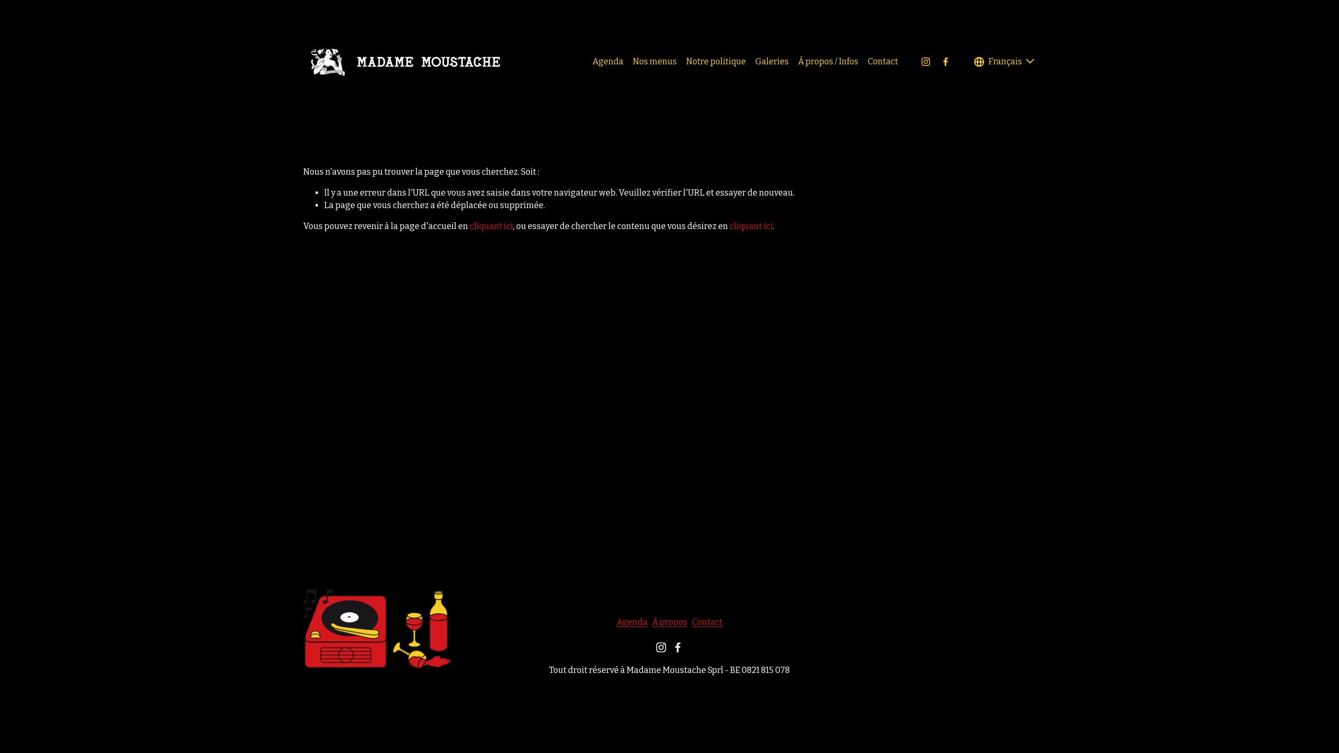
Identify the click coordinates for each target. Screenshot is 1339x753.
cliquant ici (491, 226)
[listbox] (1005, 61)
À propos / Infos (828, 61)
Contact (883, 61)
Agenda (608, 61)
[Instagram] (926, 61)
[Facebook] (945, 61)
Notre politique (716, 61)
